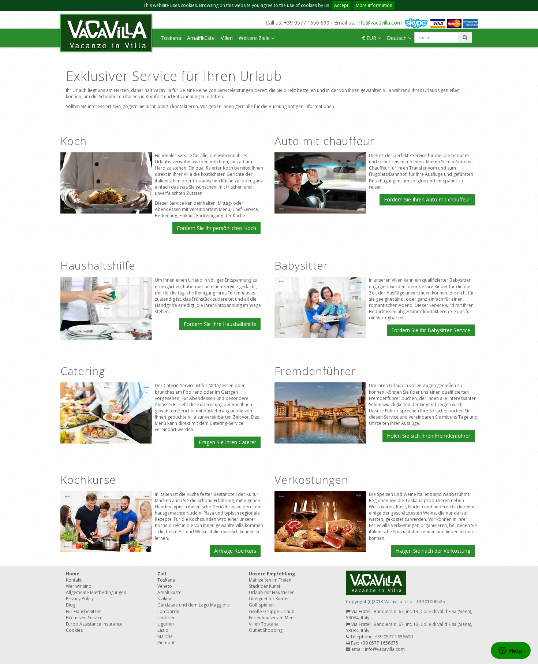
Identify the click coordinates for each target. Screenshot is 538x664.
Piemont (166, 642)
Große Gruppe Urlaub (272, 611)
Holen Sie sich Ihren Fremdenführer (428, 435)
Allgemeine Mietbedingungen (96, 592)
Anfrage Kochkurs (235, 550)
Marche (165, 636)
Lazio (162, 630)
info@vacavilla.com (379, 22)
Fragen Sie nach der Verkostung (432, 550)
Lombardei (168, 611)
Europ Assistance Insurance (94, 624)
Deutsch (397, 37)
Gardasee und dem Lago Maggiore (193, 605)
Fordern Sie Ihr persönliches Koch (216, 228)
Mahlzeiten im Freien (270, 580)
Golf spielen (261, 605)
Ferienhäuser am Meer (272, 618)
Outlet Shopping (266, 630)
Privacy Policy (80, 599)
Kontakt (74, 580)
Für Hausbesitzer (83, 611)
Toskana (171, 37)
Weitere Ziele (255, 37)
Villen (227, 37)
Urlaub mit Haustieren (272, 592)
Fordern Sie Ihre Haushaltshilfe (220, 323)
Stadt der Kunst (264, 586)
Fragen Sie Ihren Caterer (227, 442)
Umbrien (166, 618)
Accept (341, 5)
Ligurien (165, 624)
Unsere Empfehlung (272, 574)
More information (374, 5)
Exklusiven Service (84, 618)
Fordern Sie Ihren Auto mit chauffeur (427, 199)
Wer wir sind (78, 586)
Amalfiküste (201, 37)
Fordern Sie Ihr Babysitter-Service (430, 330)
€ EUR (370, 37)
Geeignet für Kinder (269, 599)
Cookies (74, 630)
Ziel (161, 574)
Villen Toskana (264, 624)
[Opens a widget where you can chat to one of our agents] (510, 651)
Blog (70, 605)
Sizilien (164, 599)
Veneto (164, 586)
